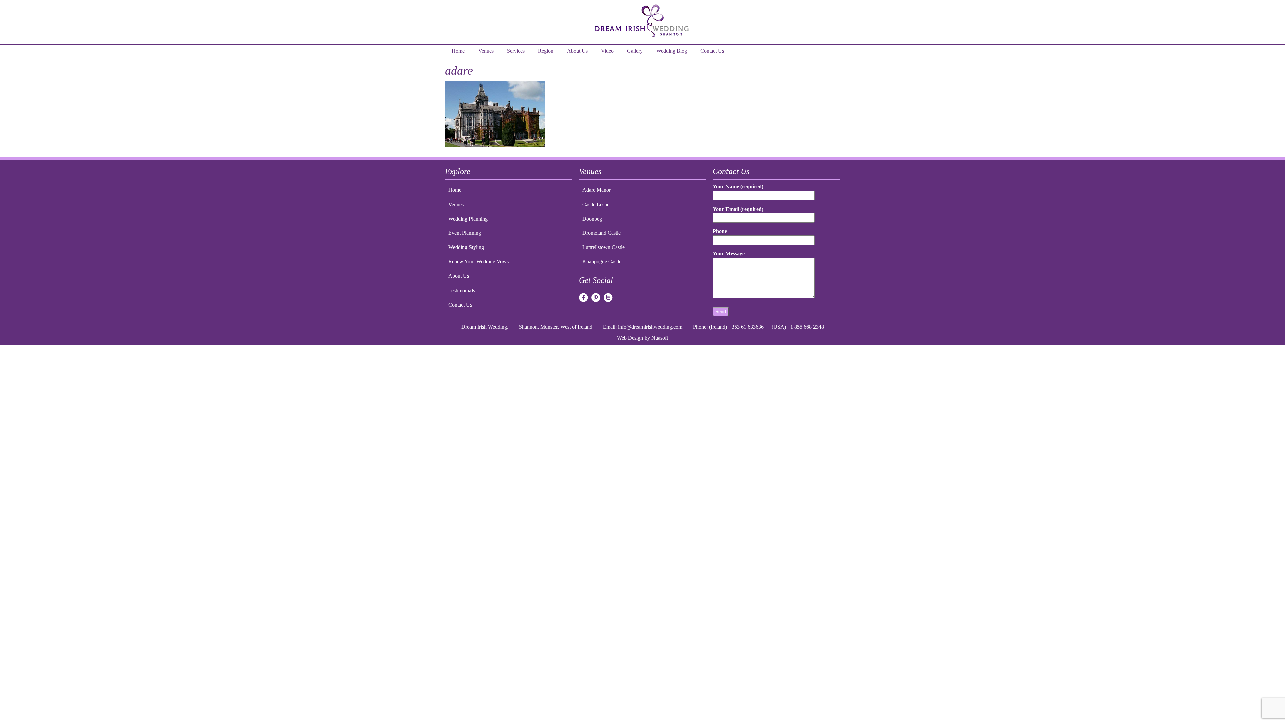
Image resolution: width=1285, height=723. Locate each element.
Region (545, 51)
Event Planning (464, 233)
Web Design (630, 338)
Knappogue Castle (601, 261)
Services (516, 51)
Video (607, 51)
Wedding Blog (671, 51)
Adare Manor (596, 190)
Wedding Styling (466, 247)
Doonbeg (592, 219)
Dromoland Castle (601, 233)
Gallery (635, 51)
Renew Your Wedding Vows (478, 261)
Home (458, 51)
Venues (486, 51)
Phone (720, 231)
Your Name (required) (738, 186)
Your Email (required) (738, 209)
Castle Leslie (595, 204)
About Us (577, 51)
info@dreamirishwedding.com (650, 327)
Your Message (729, 253)
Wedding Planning (468, 219)
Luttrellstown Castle (603, 247)
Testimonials (461, 290)
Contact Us (712, 51)
